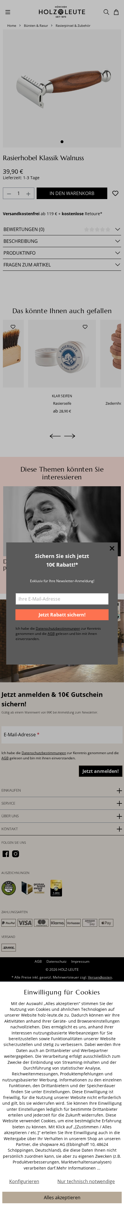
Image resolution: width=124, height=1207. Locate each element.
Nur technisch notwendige (86, 1181)
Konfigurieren (24, 1181)
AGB (51, 633)
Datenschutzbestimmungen (58, 628)
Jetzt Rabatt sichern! (62, 615)
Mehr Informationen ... (78, 1168)
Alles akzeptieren (62, 1197)
